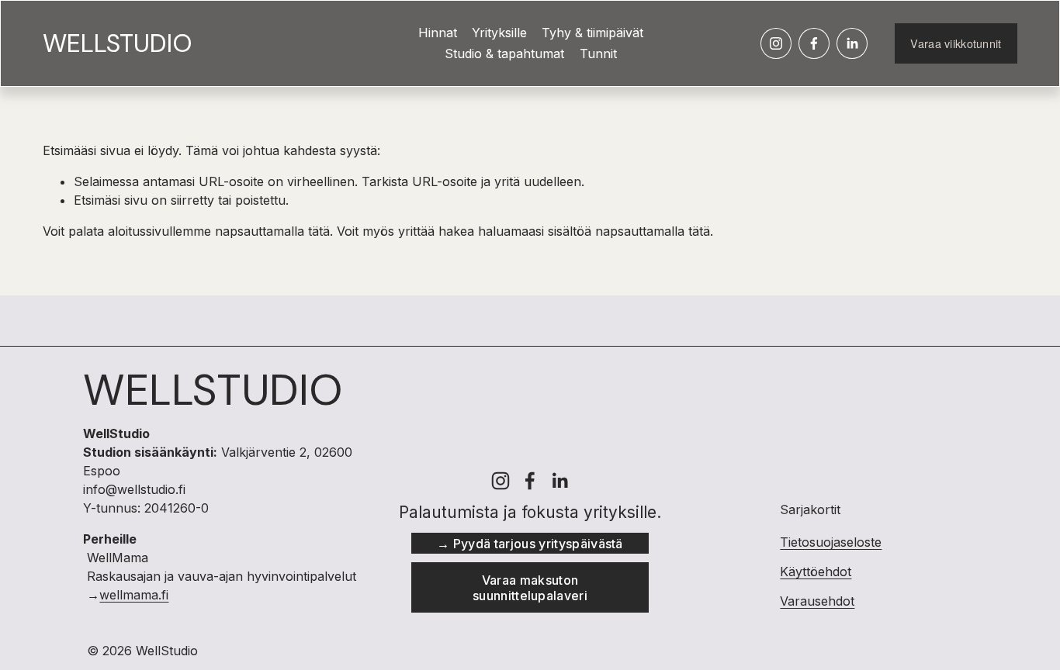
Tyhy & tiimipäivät (592, 32)
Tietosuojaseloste (831, 542)
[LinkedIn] (852, 43)
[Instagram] (776, 43)
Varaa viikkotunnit (955, 43)
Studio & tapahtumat (504, 53)
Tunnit (598, 53)
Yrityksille (499, 32)
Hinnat (437, 32)
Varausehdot (817, 601)
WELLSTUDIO (117, 43)
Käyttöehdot (815, 571)
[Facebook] (814, 43)
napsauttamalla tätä (272, 231)
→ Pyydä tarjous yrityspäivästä (530, 543)
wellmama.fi (133, 595)
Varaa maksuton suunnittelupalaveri (530, 587)
